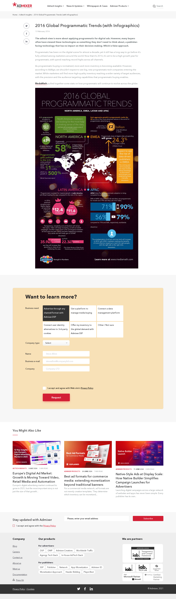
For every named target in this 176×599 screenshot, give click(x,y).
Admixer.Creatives (64, 550)
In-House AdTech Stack (72, 555)
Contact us (17, 557)
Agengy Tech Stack (49, 555)
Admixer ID (96, 567)
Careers (16, 551)
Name (28, 353)
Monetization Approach (51, 572)
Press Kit (20, 580)
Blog (15, 546)
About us (17, 563)
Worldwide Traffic (84, 550)
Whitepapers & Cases (97, 6)
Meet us (16, 569)
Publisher (51, 567)
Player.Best (89, 572)
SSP (42, 567)
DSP (42, 550)
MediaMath (41, 83)
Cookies (30, 589)
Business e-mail (32, 361)
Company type (32, 343)
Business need (32, 308)
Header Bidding (73, 572)
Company (30, 368)
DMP (50, 550)
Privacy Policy (87, 388)
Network (63, 567)
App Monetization (79, 567)
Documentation (20, 574)
